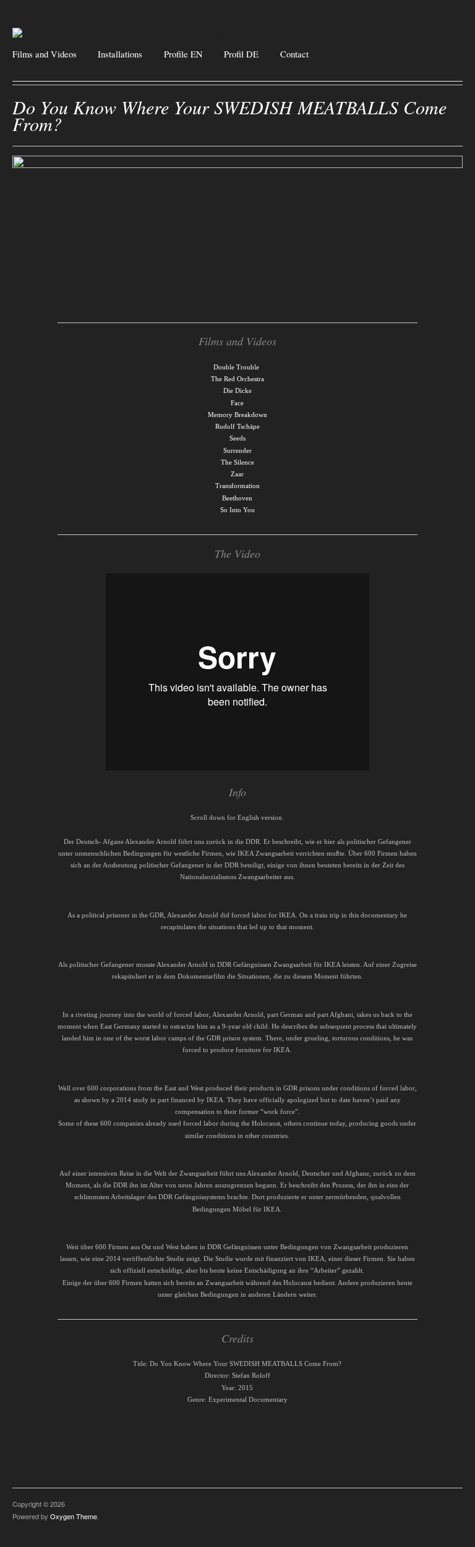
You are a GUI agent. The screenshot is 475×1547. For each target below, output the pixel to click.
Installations (120, 54)
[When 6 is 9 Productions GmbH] (181, 34)
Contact (294, 54)
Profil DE (241, 54)
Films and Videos (44, 54)
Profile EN (183, 54)
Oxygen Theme (73, 1516)
